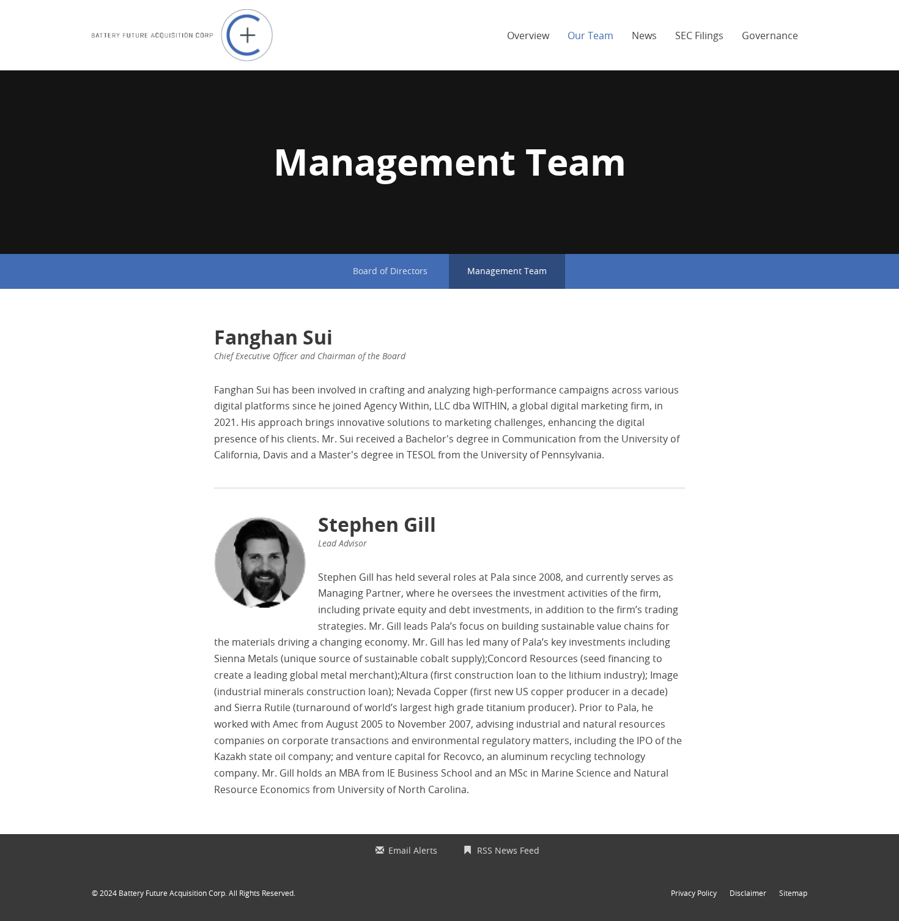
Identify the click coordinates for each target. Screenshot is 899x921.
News (644, 35)
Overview (528, 35)
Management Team (507, 271)
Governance (770, 35)
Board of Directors (390, 271)
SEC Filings (699, 35)
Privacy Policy (694, 893)
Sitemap (793, 893)
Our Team (590, 35)
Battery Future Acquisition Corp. (173, 893)
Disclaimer (748, 893)
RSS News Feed (508, 850)
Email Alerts (412, 850)
